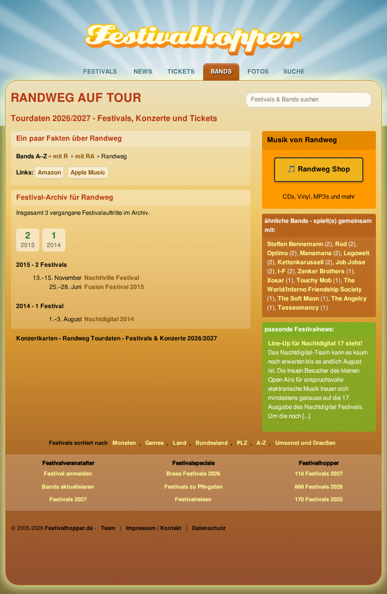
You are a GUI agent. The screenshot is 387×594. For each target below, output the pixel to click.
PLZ (242, 443)
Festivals (100, 72)
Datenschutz (209, 528)
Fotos (258, 72)
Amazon (49, 172)
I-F (282, 271)
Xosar (275, 280)
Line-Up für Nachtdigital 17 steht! (315, 343)
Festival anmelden (68, 474)
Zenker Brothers (321, 271)
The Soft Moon (298, 298)
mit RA (84, 156)
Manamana (316, 253)
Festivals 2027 (68, 499)
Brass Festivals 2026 (193, 474)
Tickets (181, 72)
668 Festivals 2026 (319, 487)
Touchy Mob (314, 280)
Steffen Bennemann (295, 244)
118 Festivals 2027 (319, 474)
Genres (154, 443)
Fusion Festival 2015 (114, 287)
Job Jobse (350, 262)
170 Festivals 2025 (319, 499)
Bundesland (212, 443)
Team (108, 528)
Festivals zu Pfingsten (193, 487)
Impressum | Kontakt (153, 528)
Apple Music (88, 172)
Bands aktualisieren (68, 487)
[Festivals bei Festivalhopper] (193, 31)
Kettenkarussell (301, 262)
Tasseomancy (298, 308)
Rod (341, 244)
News (143, 72)
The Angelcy (349, 298)
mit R (60, 156)
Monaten (124, 443)
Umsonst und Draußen (305, 443)
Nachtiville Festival (111, 278)
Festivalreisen (193, 499)
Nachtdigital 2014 (109, 319)
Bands (221, 72)
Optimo (277, 253)
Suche (294, 72)
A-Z (261, 443)
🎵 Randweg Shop (318, 169)
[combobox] (308, 99)
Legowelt (356, 253)
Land (179, 443)
